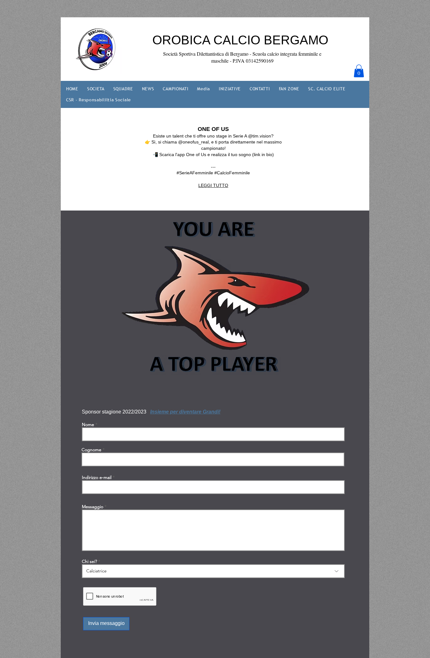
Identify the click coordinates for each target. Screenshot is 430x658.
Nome (88, 424)
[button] (359, 71)
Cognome (91, 449)
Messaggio (92, 506)
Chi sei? (89, 561)
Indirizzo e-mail (96, 477)
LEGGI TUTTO (213, 185)
